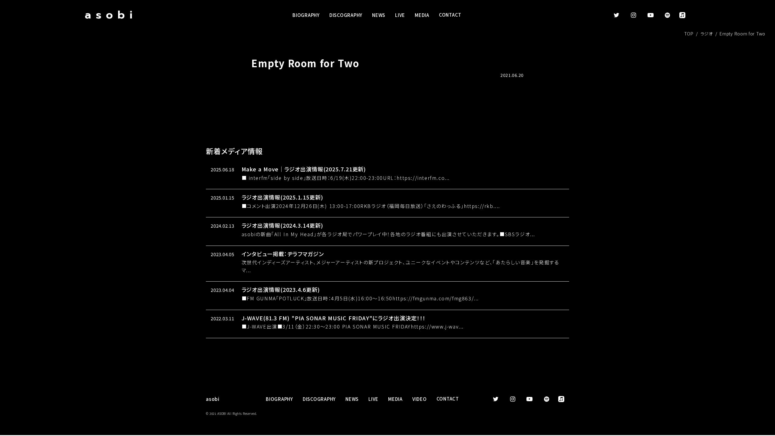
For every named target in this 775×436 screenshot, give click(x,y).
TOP (689, 34)
